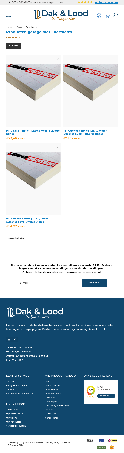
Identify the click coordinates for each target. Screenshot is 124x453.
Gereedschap (51, 418)
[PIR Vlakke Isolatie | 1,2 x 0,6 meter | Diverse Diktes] (33, 91)
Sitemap (66, 443)
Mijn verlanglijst (13, 422)
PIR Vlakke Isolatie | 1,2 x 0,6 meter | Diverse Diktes (33, 132)
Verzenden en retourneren (19, 393)
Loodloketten (51, 389)
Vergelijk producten (16, 426)
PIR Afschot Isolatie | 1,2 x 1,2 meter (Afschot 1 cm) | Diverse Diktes (27, 220)
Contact (10, 381)
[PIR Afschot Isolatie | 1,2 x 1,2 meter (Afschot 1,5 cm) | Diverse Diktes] (90, 91)
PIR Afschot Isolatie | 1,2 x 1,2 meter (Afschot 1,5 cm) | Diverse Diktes (85, 132)
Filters (14, 45)
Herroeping (13, 443)
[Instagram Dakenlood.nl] (9, 339)
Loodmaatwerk (52, 385)
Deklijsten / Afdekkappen (57, 405)
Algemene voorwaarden (32, 443)
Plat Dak (49, 410)
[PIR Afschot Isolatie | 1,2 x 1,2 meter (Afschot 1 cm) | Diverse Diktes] (33, 179)
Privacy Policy (52, 443)
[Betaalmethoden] (90, 440)
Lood (47, 381)
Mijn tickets (11, 418)
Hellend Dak (51, 414)
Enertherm (31, 27)
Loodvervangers (53, 393)
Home (9, 27)
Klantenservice (17, 375)
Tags (19, 27)
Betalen (10, 389)
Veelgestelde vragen (16, 385)
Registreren (12, 410)
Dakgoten (50, 397)
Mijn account (16, 404)
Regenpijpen (51, 401)
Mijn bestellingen (14, 414)
